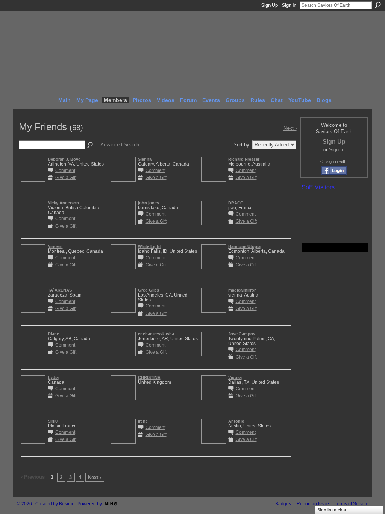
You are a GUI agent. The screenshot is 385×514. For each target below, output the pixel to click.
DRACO (236, 203)
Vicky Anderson (63, 203)
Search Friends (90, 145)
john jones (148, 203)
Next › (94, 477)
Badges (283, 503)
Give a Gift (65, 177)
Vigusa (235, 377)
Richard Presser (243, 159)
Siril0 (53, 421)
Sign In (289, 5)
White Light (149, 246)
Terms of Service (351, 503)
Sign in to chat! (332, 510)
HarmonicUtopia (244, 246)
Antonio (236, 421)
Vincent (55, 246)
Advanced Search (119, 145)
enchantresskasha (156, 334)
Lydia (53, 377)
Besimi (66, 503)
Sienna (145, 159)
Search (378, 5)
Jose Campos (241, 334)
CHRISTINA (149, 377)
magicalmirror (242, 290)
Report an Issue (313, 503)
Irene (143, 421)
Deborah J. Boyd (64, 159)
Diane (53, 334)
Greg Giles (148, 290)
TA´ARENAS (60, 290)
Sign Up (269, 5)
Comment (65, 170)
